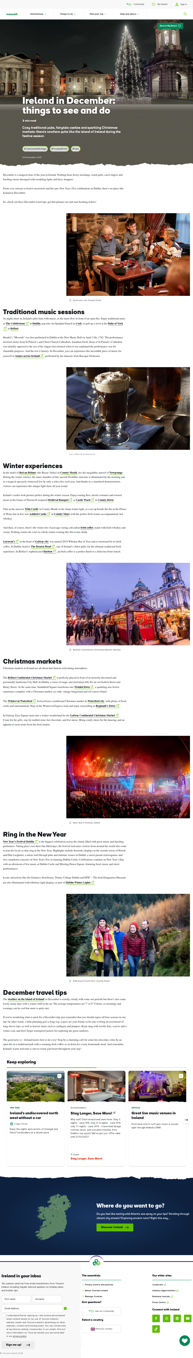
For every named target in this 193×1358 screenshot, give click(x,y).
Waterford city (96, 701)
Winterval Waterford (20, 701)
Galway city (42, 541)
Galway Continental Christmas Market (92, 715)
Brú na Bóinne (27, 472)
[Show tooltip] (65, 1308)
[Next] (186, 1120)
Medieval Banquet (58, 500)
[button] (60, 1075)
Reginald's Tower (105, 706)
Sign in (183, 4)
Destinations (36, 14)
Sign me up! (13, 1345)
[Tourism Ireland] (15, 14)
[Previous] (7, 1120)
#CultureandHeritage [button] (35, 149)
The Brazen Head (41, 546)
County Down (106, 500)
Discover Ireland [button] (112, 1227)
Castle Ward (83, 500)
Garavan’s (9, 541)
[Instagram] (166, 1318)
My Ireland (162, 4)
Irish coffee (87, 527)
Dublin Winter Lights (78, 882)
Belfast (14, 328)
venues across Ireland (27, 356)
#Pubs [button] (75, 149)
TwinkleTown (82, 687)
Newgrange (115, 472)
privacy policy (19, 1336)
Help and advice (128, 14)
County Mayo (62, 514)
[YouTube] (187, 1318)
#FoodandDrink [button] (59, 149)
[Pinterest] (177, 1318)
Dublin (36, 323)
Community (138, 4)
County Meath (68, 472)
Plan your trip (96, 14)
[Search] (183, 14)
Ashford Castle (37, 514)
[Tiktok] (156, 1329)
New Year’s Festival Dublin (18, 841)
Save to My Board (168, 26)
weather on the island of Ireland (26, 999)
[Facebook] (156, 1318)
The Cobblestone (15, 323)
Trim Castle (31, 509)
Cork (79, 323)
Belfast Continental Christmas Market (30, 677)
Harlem (47, 551)
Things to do (66, 14)
